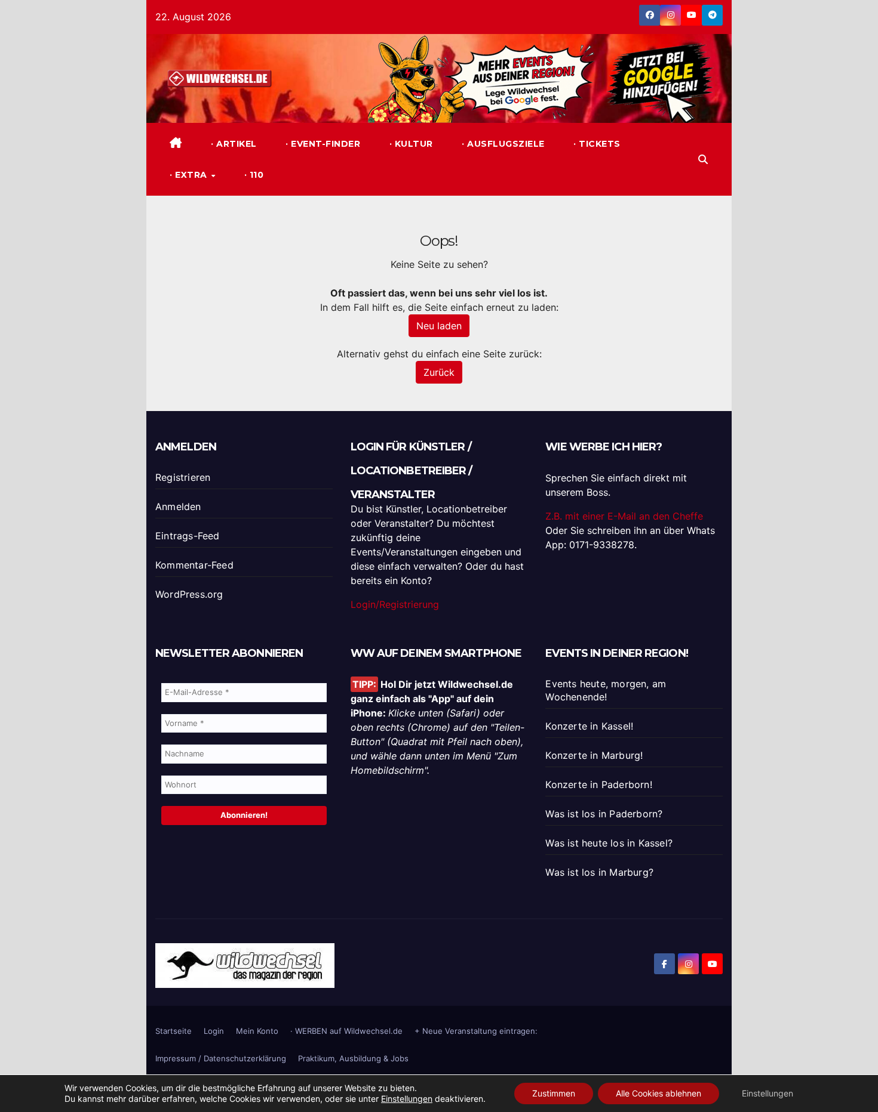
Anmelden (178, 506)
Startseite (173, 1031)
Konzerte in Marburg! (594, 755)
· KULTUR (409, 143)
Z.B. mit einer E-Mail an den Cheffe (624, 516)
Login (214, 1031)
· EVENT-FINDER (322, 143)
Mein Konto (257, 1031)
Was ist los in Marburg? (599, 872)
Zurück (439, 372)
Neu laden (439, 326)
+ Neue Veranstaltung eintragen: (476, 1031)
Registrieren (182, 477)
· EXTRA (190, 174)
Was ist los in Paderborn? (603, 814)
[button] (703, 159)
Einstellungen (406, 1099)
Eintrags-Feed (187, 536)
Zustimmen (553, 1093)
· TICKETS (596, 143)
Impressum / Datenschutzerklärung (220, 1058)
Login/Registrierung (395, 604)
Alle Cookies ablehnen (658, 1093)
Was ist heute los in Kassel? (609, 843)
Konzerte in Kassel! (589, 726)
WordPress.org (189, 594)
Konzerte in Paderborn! (598, 784)
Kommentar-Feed (194, 565)
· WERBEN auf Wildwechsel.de (346, 1031)
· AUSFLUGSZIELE (502, 143)
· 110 (252, 174)
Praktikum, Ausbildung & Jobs (353, 1058)
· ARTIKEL (232, 143)
